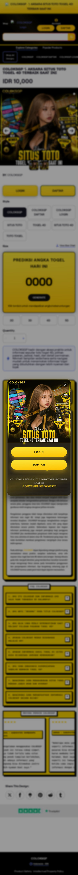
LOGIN (39, 452)
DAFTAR (39, 464)
